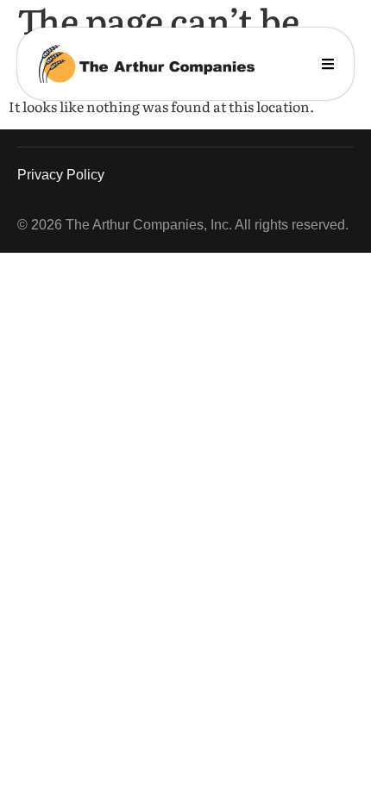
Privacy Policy (60, 174)
